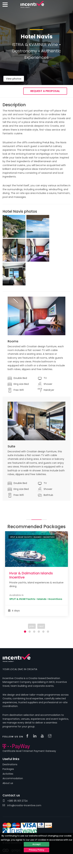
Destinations (10, 764)
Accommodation (13, 778)
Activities (8, 773)
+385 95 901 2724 (17, 800)
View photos (13, 78)
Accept (36, 844)
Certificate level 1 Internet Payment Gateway (29, 751)
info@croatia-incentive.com (24, 805)
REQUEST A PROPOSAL (45, 91)
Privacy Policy (36, 849)
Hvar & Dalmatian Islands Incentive (31, 575)
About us (8, 783)
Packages (8, 769)
